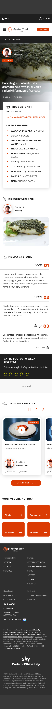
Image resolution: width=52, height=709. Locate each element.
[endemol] (26, 664)
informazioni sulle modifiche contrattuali (21, 634)
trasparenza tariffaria (12, 637)
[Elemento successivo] (43, 409)
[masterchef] (19, 29)
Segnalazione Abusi (12, 648)
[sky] (26, 659)
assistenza (28, 637)
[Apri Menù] (4, 29)
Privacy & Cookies (33, 632)
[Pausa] (29, 409)
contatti (38, 637)
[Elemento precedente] (36, 409)
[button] (27, 374)
